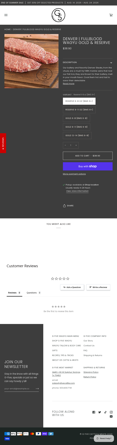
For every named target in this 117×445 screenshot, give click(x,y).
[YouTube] (111, 416)
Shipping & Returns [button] (94, 367)
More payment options (74, 173)
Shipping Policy (90, 372)
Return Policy (89, 376)
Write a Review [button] (100, 287)
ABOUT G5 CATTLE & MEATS (65, 360)
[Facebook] (93, 412)
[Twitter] (99, 412)
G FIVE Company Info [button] (94, 336)
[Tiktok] (105, 412)
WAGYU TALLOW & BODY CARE (66, 345)
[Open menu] (9, 15)
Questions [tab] (32, 292)
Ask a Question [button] (74, 287)
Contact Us (88, 345)
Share (70, 205)
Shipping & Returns (92, 355)
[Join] (35, 388)
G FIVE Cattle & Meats (94, 434)
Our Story (88, 340)
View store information (77, 191)
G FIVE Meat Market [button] (62, 367)
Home (7, 29)
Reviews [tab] (12, 292)
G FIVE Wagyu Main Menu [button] (65, 336)
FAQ (85, 350)
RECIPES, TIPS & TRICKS (63, 355)
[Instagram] (111, 412)
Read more (68, 83)
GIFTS (54, 350)
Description (70, 62)
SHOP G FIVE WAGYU (62, 340)
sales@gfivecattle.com (63, 383)
